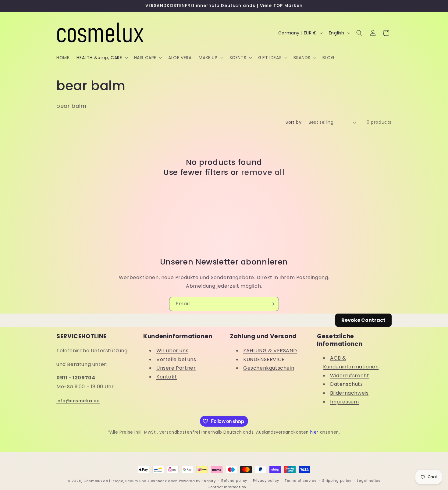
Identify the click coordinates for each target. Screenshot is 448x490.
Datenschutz (346, 384)
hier (314, 432)
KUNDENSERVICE (264, 359)
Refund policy (234, 480)
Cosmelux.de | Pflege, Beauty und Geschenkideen (131, 480)
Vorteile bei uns (176, 359)
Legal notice (368, 480)
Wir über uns (172, 350)
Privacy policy (266, 480)
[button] (101, 57)
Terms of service (300, 480)
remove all (262, 172)
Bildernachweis (349, 392)
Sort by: (294, 122)
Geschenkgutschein (268, 367)
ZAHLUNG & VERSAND (270, 350)
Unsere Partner (176, 367)
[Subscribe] (272, 304)
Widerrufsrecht (349, 375)
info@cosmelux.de (78, 401)
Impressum (344, 401)
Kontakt (166, 376)
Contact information (227, 487)
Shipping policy (336, 480)
